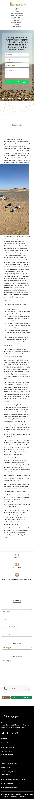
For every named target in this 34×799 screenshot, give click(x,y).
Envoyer (6, 698)
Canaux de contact (6, 751)
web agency (14, 796)
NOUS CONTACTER (17, 27)
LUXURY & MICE (16, 18)
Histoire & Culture (16, 13)
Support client (5, 743)
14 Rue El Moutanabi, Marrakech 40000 (13, 779)
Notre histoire (5, 759)
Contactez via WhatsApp (22, 698)
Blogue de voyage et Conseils (10, 763)
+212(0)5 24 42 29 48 (7, 783)
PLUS (16, 25)
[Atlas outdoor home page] (17, 3)
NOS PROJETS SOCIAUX (16, 22)
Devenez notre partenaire (9, 772)
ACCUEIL (17, 9)
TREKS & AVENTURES (16, 16)
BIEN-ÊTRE (16, 20)
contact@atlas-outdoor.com (9, 788)
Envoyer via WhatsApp (17, 82)
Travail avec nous (6, 767)
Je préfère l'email (17, 86)
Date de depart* (17, 656)
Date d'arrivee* (17, 643)
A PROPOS (17, 11)
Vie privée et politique (7, 747)
